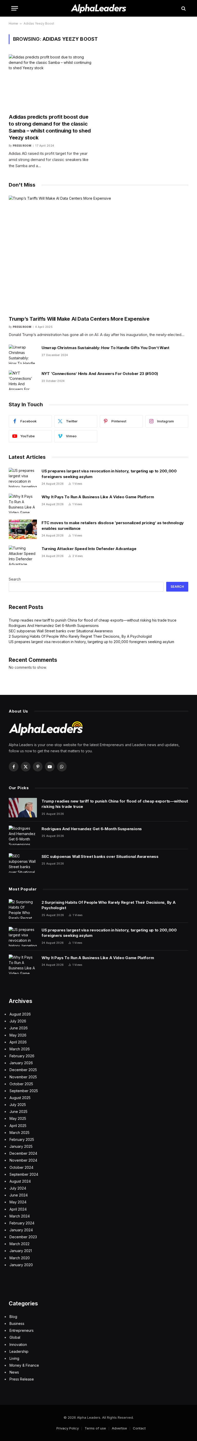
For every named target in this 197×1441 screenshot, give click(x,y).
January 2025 (21, 1146)
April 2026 (18, 1042)
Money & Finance (24, 1365)
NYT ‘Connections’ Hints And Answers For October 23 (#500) (100, 373)
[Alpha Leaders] (99, 8)
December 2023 (23, 1237)
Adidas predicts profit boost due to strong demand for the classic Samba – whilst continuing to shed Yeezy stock (50, 127)
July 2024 (17, 1188)
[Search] (183, 8)
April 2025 (17, 1125)
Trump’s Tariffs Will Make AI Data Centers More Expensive (79, 319)
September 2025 (23, 1091)
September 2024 (23, 1174)
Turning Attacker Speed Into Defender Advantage (89, 548)
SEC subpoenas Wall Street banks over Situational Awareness (61, 631)
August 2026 (20, 1014)
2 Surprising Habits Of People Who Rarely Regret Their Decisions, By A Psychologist (80, 636)
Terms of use (95, 1428)
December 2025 (23, 1070)
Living (14, 1358)
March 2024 (19, 1216)
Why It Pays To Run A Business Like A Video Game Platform (98, 496)
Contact (139, 1428)
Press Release (21, 1379)
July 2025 (17, 1104)
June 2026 (18, 1028)
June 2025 (18, 1111)
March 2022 (19, 1244)
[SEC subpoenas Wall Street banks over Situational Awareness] (23, 863)
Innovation (18, 1344)
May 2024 (17, 1202)
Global (14, 1337)
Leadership (18, 1351)
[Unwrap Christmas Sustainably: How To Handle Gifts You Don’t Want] (23, 354)
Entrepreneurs (21, 1330)
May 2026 (17, 1035)
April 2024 (18, 1209)
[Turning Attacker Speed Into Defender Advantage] (23, 555)
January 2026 (21, 1063)
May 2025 (17, 1118)
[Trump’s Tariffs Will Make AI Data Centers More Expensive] (98, 253)
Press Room (22, 145)
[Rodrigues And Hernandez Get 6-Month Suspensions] (23, 835)
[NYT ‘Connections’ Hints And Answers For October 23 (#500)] (23, 380)
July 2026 (17, 1021)
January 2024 (21, 1230)
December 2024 (23, 1153)
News (14, 1372)
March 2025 (19, 1132)
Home (13, 23)
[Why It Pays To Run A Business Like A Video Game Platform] (23, 503)
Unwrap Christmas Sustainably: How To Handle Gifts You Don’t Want (105, 347)
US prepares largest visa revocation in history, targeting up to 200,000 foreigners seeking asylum (109, 474)
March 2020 (19, 1258)
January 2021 (20, 1251)
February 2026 (21, 1056)
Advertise (119, 1428)
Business (16, 1323)
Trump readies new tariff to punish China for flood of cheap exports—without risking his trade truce (92, 620)
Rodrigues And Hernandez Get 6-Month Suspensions (54, 625)
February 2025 (21, 1139)
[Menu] (14, 8)
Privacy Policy (67, 1428)
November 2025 (23, 1077)
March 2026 (19, 1049)
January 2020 (21, 1265)
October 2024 (21, 1167)
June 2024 (18, 1195)
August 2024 (20, 1181)
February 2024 (21, 1223)
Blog (13, 1316)
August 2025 (20, 1097)
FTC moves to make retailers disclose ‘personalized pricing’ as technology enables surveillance (113, 525)
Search (15, 579)
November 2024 (23, 1160)
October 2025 (21, 1084)
